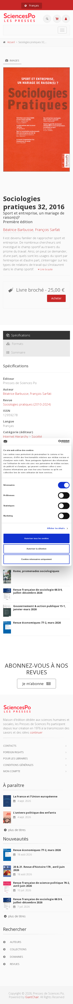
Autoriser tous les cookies (36, 538)
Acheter (56, 298)
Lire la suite (46, 269)
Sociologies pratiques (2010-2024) (27, 404)
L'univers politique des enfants (34, 812)
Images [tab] (14, 60)
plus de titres (17, 830)
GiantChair (32, 997)
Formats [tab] (17, 344)
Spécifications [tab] (20, 335)
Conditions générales (18, 765)
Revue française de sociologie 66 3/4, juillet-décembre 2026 (37, 591)
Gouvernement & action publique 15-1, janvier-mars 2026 (39, 607)
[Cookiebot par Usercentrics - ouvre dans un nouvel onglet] (52, 441)
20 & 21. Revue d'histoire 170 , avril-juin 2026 (39, 868)
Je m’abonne (33, 683)
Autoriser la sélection (36, 549)
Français (34, 5)
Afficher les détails (56, 528)
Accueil (11, 42)
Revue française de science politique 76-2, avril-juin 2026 (41, 884)
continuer (36, 732)
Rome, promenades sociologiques (36, 571)
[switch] (64, 495)
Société (37, 436)
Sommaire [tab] (17, 352)
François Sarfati (47, 229)
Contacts (9, 745)
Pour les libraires (15, 758)
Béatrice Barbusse (18, 229)
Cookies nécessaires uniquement (36, 559)
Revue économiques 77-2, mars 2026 (37, 622)
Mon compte (11, 771)
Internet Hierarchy (15, 436)
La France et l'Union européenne (35, 796)
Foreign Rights (13, 752)
